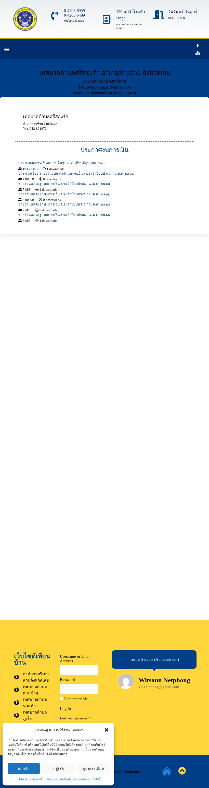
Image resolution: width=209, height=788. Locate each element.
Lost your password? (75, 718)
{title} (96, 778)
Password (67, 680)
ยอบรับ (24, 768)
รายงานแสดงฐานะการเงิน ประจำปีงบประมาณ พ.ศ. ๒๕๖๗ (64, 184)
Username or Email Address (75, 658)
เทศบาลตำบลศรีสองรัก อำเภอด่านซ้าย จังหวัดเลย (104, 72)
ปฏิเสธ (58, 768)
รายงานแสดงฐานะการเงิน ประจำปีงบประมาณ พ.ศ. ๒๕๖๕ (64, 204)
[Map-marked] (197, 53)
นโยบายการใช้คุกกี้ (29, 779)
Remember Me (75, 699)
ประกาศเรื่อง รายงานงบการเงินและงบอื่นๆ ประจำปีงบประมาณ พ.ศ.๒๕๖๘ (76, 173)
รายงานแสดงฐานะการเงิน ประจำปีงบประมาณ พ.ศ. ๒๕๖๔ (64, 215)
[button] (106, 729)
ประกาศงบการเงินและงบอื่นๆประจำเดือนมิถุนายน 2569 (61, 163)
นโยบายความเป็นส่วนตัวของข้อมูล (67, 779)
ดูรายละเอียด (93, 768)
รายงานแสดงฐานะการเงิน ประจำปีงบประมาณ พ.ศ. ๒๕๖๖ (64, 194)
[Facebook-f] (197, 45)
